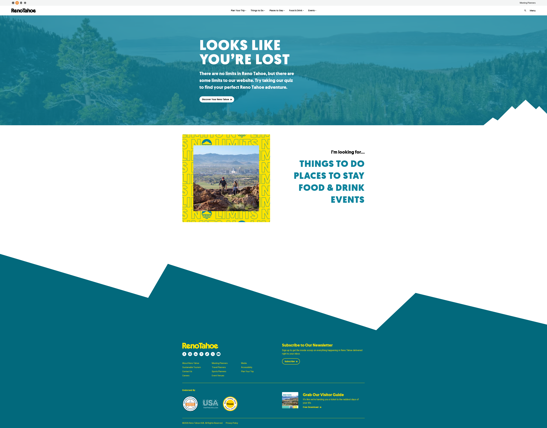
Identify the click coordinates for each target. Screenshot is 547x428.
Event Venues (218, 375)
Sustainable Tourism (191, 367)
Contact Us (187, 371)
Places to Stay (276, 10)
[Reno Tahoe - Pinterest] (201, 354)
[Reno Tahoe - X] (213, 354)
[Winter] (25, 3)
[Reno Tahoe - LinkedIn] (196, 354)
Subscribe (290, 361)
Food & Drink (295, 10)
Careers (185, 375)
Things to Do (257, 10)
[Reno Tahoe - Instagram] (190, 354)
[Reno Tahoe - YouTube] (219, 354)
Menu (533, 10)
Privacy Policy (232, 423)
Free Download (311, 407)
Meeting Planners (528, 3)
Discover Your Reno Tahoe (215, 99)
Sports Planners (219, 371)
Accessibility (246, 367)
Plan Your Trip (238, 10)
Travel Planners (219, 367)
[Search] (525, 10)
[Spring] (13, 3)
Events (311, 10)
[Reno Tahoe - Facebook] (184, 354)
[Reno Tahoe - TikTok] (207, 354)
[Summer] (17, 3)
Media (244, 363)
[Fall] (21, 3)
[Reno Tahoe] (23, 11)
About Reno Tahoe (190, 363)
